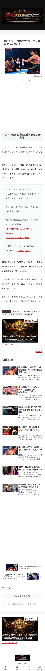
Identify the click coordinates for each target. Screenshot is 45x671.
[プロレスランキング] (20, 330)
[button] (40, 436)
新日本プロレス (18, 315)
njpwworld (28, 311)
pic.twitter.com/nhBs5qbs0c (17, 238)
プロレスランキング (9, 344)
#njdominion (11, 233)
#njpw (29, 229)
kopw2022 (18, 311)
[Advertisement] (22, 105)
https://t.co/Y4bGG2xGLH (16, 229)
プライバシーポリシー (22, 663)
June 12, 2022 (24, 251)
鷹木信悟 (7, 311)
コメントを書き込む (22, 596)
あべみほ (39, 311)
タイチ (6, 315)
